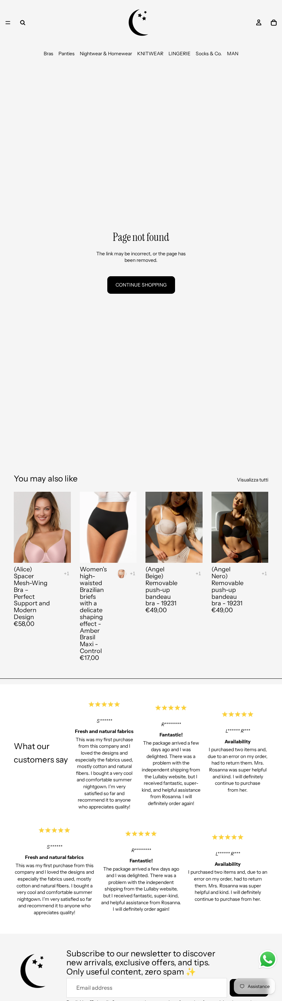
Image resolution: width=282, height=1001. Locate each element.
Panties (66, 53)
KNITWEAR (150, 53)
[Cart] (273, 22)
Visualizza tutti (252, 480)
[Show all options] (66, 573)
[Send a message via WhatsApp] (268, 959)
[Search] (22, 22)
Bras (48, 53)
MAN (232, 53)
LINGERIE (180, 53)
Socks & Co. (209, 53)
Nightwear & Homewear (106, 53)
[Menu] (8, 23)
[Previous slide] (21, 527)
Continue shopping (141, 285)
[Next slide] (63, 527)
